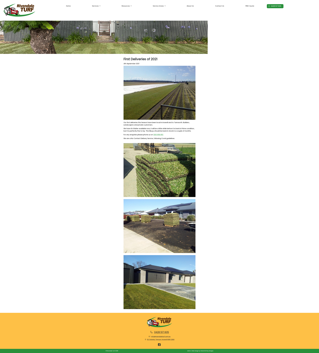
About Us (190, 6)
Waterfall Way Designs (207, 351)
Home (68, 6)
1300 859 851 (158, 135)
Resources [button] (126, 6)
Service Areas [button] (158, 6)
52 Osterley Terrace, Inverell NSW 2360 (160, 340)
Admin (189, 351)
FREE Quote (249, 6)
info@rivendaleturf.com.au (160, 337)
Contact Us (219, 6)
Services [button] (95, 6)
